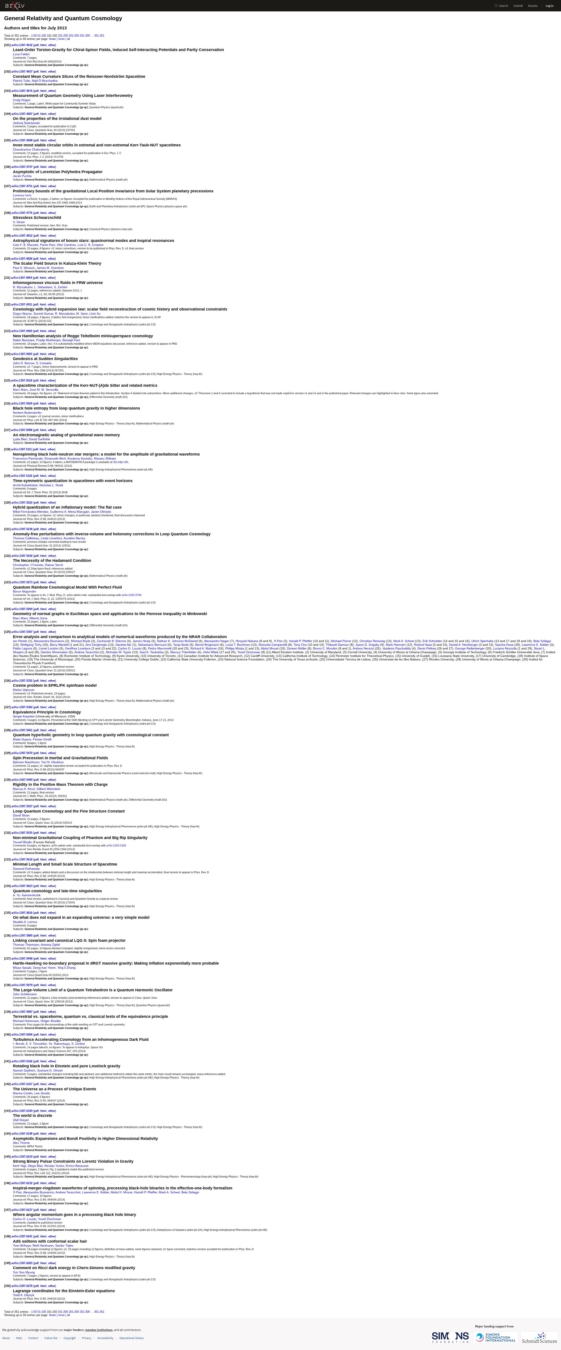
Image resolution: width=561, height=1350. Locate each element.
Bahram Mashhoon (26, 762)
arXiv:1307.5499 (22, 779)
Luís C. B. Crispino (90, 245)
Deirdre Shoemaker (54, 652)
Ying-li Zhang (66, 967)
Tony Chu (300, 644)
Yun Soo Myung (24, 1272)
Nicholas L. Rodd (51, 485)
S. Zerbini (60, 287)
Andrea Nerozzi (363, 648)
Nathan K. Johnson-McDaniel (177, 641)
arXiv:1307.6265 (22, 1263)
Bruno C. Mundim (325, 648)
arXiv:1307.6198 (22, 1133)
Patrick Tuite (21, 80)
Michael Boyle (80, 641)
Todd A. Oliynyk (23, 1295)
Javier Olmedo (101, 511)
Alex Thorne (21, 1142)
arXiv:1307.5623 (22, 886)
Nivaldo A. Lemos (25, 922)
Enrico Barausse (77, 1165)
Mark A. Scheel (403, 641)
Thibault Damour (337, 644)
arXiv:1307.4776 (22, 213)
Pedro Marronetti (160, 648)
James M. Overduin (50, 268)
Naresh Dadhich (24, 1070)
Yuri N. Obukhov (52, 762)
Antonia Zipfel (50, 944)
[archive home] (14, 6)
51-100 (41, 35)
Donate (533, 6)
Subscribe (50, 1338)
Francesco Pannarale (28, 458)
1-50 (34, 35)
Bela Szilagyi (190, 1192)
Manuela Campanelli (273, 644)
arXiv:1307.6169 (22, 1110)
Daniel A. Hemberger (463, 644)
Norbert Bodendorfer (27, 412)
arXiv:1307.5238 (22, 529)
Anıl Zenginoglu (96, 644)
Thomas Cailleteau (26, 538)
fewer (52, 39)
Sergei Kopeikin (24, 716)
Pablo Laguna (22, 648)
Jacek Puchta (22, 176)
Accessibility (105, 1338)
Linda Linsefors (51, 538)
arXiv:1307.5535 (22, 832)
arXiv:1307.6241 (22, 1236)
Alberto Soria (38, 618)
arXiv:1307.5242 (22, 555)
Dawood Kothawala (26, 868)
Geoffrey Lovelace (78, 648)
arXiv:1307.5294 (22, 609)
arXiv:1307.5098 (22, 430)
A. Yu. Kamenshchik (27, 895)
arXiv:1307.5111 (22, 449)
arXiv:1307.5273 (22, 582)
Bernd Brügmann (207, 644)
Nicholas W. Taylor (118, 652)
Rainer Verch (54, 565)
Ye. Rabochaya (59, 1043)
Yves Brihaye (22, 1245)
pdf (36, 45)
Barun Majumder (24, 591)
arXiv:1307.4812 (22, 235)
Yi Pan (278, 641)
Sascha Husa (504, 644)
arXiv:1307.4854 (22, 277)
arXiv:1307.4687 (22, 113)
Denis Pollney (426, 648)
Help (19, 1338)
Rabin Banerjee (23, 340)
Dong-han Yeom (44, 967)
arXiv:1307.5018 (22, 380)
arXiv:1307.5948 (22, 958)
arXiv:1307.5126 (22, 475)
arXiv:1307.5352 (22, 680)
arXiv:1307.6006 (22, 1034)
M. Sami (82, 313)
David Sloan (21, 815)
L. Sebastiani (43, 287)
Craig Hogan (21, 100)
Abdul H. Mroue (121, 1192)
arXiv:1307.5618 (22, 859)
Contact (33, 1338)
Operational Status (131, 1338)
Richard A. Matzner (203, 648)
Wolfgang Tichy (31, 644)
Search (503, 6)
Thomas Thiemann (26, 944)
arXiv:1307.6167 (22, 1084)
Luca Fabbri (21, 54)
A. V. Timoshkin (36, 1043)
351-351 (99, 35)
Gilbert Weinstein (48, 789)
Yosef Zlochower (248, 652)
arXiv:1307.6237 (22, 1210)
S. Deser (19, 222)
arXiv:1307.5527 (22, 806)
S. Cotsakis (43, 363)
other (51, 45)
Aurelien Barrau (74, 538)
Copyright (70, 1338)
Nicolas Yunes (54, 1165)
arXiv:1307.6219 (22, 1156)
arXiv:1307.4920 (22, 331)
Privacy (86, 1338)
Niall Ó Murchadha (45, 80)
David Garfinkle (39, 439)
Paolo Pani (47, 245)
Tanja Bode (181, 644)
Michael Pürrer (341, 641)
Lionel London (49, 648)
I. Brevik (18, 1043)
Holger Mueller (51, 1021)
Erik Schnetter (432, 641)
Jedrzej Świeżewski (26, 123)
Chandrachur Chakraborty (31, 149)
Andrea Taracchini (86, 652)
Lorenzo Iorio (22, 195)
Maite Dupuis (22, 739)
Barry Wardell (59, 644)
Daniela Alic (123, 644)
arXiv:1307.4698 (22, 140)
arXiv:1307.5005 (22, 354)
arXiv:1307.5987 (22, 1011)
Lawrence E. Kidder (535, 644)
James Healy (142, 641)
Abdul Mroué (270, 648)
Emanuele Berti (55, 458)
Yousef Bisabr (22, 842)
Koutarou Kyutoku (79, 458)
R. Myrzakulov (22, 287)
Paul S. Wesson (24, 268)
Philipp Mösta (234, 648)
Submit (518, 6)
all (68, 39)
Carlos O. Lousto (130, 648)
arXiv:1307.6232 (22, 1183)
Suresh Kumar (43, 313)
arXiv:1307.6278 (22, 1286)
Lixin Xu (94, 313)
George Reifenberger (470, 648)
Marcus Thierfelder (183, 652)
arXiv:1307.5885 (22, 935)
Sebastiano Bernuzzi (152, 644)
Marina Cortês (23, 1093)
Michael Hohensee (26, 1021)
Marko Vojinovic (24, 690)
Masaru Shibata (105, 458)
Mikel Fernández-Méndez (30, 511)
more (61, 39)
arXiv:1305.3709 (131, 595)
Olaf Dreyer (21, 1120)
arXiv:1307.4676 (22, 90)
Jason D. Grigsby (367, 644)
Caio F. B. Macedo (25, 245)
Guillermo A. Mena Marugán (69, 511)
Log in (550, 6)
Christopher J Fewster (28, 565)
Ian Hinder (20, 641)
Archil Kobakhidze (25, 485)
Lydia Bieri (20, 439)
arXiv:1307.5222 (22, 502)
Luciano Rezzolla (505, 648)
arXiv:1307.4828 (22, 258)
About (6, 1338)
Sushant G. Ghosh (50, 1070)
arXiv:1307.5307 (22, 631)
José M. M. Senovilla (44, 389)
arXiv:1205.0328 (116, 845)
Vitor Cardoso (66, 245)
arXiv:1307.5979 (22, 985)
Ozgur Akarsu (22, 313)
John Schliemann (25, 994)
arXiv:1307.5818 (22, 912)
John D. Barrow (23, 363)
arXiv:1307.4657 (22, 71)
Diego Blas (35, 1165)
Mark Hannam (396, 644)
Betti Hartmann (43, 1245)
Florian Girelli (42, 739)
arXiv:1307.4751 (22, 186)
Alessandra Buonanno (49, 641)
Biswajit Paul (71, 340)
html (43, 45)
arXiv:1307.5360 (22, 707)
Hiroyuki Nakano (247, 641)
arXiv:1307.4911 (22, 304)
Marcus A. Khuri (24, 789)
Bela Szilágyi (542, 641)
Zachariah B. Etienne (111, 641)
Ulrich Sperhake (482, 641)
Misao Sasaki (22, 967)
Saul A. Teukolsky (152, 652)
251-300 (85, 35)
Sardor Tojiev (64, 1245)
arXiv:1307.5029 (22, 403)
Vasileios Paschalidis (396, 648)
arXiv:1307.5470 (22, 753)
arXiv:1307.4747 (22, 167)
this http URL (121, 462)
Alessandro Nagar (216, 641)
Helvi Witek (210, 652)
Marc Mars (20, 389)
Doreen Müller (297, 648)
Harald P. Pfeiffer (300, 641)
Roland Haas (423, 644)
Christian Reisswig (372, 641)
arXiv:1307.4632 (22, 45)
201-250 (74, 35)
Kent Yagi (19, 1165)
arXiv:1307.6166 (22, 1061)
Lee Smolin (42, 1093)
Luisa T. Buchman (237, 644)
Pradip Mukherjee (48, 340)
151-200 (63, 35)
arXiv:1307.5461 (22, 730)
